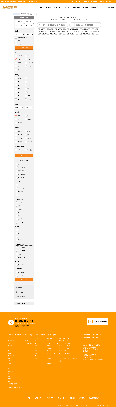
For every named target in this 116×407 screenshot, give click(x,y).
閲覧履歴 (86, 1)
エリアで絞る (19, 21)
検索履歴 (95, 1)
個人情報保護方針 (94, 398)
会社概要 (85, 7)
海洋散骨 (78, 405)
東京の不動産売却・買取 (91, 338)
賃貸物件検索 (19, 287)
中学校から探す (29, 26)
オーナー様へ (76, 7)
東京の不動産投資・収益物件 (92, 335)
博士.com (73, 405)
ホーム (41, 7)
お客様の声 (56, 7)
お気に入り (77, 1)
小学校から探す (19, 26)
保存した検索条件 (106, 1)
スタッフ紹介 (66, 7)
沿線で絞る (29, 21)
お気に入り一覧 (20, 296)
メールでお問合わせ (101, 321)
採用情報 (93, 7)
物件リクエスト (20, 292)
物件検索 (48, 7)
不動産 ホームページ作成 (63, 405)
